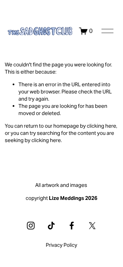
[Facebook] (72, 225)
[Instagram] (31, 225)
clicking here (101, 126)
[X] (92, 225)
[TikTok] (51, 225)
